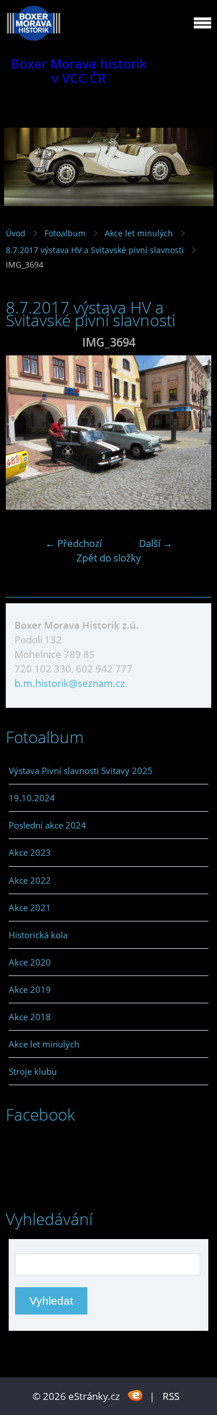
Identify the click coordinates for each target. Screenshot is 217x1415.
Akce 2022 (30, 880)
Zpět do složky (108, 557)
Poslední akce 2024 (47, 825)
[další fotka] (192, 432)
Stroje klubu (33, 1071)
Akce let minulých (139, 233)
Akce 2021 (30, 907)
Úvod (15, 233)
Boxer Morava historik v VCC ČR (79, 71)
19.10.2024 (32, 798)
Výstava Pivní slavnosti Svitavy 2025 (81, 770)
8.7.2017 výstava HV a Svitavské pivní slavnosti (96, 249)
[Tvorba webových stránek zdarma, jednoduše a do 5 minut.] (136, 1395)
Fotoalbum (65, 233)
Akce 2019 (30, 989)
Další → (155, 543)
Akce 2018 (30, 1016)
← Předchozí (73, 543)
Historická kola (38, 935)
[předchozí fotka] (25, 432)
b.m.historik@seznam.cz (69, 683)
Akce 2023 (30, 852)
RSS (171, 1396)
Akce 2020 (30, 962)
